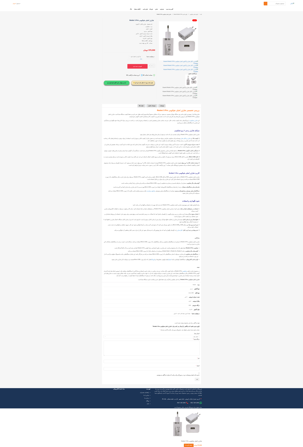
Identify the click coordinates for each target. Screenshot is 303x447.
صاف (141, 59)
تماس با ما (146, 395)
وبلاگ (147, 401)
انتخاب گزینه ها (188, 445)
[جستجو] (265, 3)
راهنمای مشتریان (144, 392)
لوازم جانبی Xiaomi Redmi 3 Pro (180, 14)
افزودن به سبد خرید (137, 66)
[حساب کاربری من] (23, 3)
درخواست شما (150, 56)
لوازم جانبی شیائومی (193, 14)
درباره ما (146, 398)
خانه (201, 14)
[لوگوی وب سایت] (292, 3)
